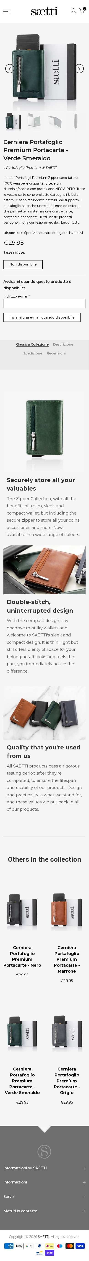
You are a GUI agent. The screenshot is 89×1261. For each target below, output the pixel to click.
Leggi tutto (69, 222)
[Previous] (9, 68)
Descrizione (63, 344)
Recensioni (56, 353)
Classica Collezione (32, 344)
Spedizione (32, 353)
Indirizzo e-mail (16, 296)
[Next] (79, 68)
